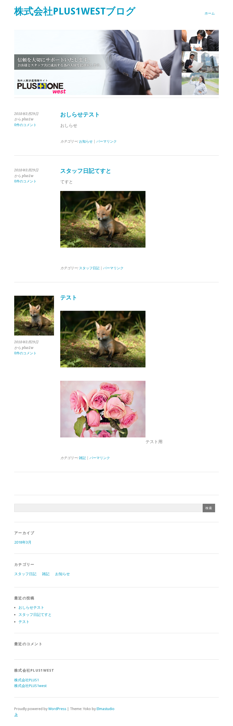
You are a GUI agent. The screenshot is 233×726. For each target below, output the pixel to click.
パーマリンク (106, 141)
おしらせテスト (80, 114)
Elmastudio (106, 709)
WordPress (57, 709)
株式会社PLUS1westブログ (75, 11)
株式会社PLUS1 (26, 680)
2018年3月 (23, 542)
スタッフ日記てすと (85, 171)
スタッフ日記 (89, 268)
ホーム (210, 13)
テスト (68, 297)
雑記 (82, 458)
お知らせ (86, 141)
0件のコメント (25, 125)
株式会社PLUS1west (30, 686)
